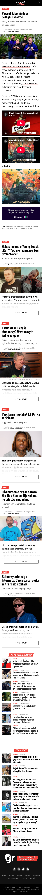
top (30, 228)
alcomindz (11, 226)
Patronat (12, 875)
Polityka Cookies (13, 878)
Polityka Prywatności (29, 878)
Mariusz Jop (12, 265)
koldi (13, 228)
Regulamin (36, 875)
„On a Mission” (30, 83)
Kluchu (6, 228)
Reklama (19, 875)
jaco (36, 226)
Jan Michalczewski (14, 350)
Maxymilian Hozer (13, 31)
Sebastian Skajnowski (15, 429)
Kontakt (27, 875)
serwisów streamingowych (16, 66)
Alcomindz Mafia (25, 226)
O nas (4, 875)
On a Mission (22, 228)
